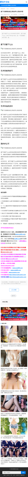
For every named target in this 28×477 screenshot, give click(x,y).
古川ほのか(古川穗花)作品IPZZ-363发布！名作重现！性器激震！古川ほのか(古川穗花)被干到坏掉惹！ (13, 345)
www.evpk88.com (17, 268)
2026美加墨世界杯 (4, 5)
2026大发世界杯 (11, 5)
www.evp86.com (20, 234)
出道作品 (18, 475)
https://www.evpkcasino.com (17, 274)
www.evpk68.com (16, 270)
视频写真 (13, 295)
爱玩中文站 (4, 2)
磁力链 (8, 475)
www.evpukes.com (14, 272)
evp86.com (17, 238)
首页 (8, 8)
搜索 (23, 472)
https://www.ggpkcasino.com (17, 277)
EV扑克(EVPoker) (8, 227)
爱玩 (6, 301)
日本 (11, 475)
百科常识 (12, 8)
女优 (14, 475)
